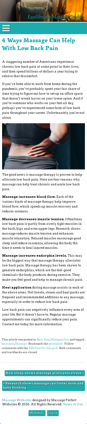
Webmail (37, 413)
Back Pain (43, 339)
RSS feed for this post (43, 348)
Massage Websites (17, 400)
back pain (8, 343)
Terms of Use (72, 404)
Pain (66, 339)
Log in (53, 413)
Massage (56, 339)
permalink (56, 343)
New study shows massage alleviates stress (45, 373)
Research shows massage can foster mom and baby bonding (43, 385)
